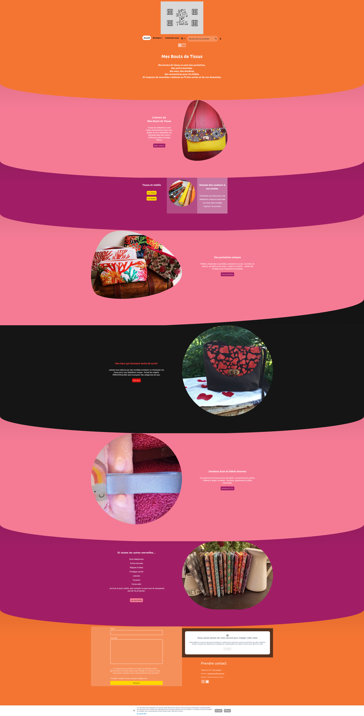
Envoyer (136, 683)
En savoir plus (141, 713)
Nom (112, 629)
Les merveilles (136, 600)
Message (113, 638)
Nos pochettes (227, 274)
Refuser (227, 710)
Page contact (159, 145)
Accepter (228, 649)
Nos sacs (136, 380)
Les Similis (151, 199)
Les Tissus (152, 193)
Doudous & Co (227, 488)
